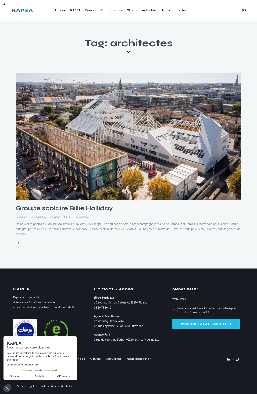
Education (21, 216)
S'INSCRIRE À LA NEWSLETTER (206, 324)
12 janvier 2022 (38, 216)
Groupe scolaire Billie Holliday (64, 208)
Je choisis (40, 376)
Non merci (15, 376)
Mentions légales (26, 386)
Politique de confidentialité (56, 386)
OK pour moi (64, 376)
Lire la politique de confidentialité (22, 365)
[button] (7, 388)
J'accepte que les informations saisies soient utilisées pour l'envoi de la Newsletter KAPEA (207, 310)
